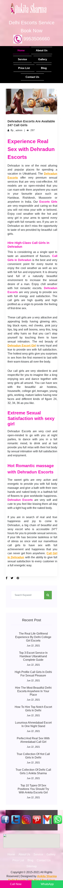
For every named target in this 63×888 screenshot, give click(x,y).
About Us (41, 50)
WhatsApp (47, 884)
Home (21, 50)
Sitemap (31, 866)
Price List (24, 68)
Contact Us (32, 76)
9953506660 (36, 38)
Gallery (42, 59)
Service (22, 59)
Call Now (16, 884)
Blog (44, 68)
